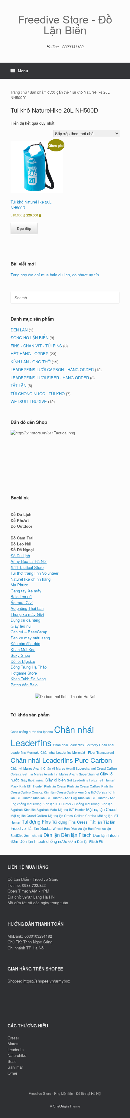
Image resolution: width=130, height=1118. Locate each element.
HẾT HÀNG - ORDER (29, 353)
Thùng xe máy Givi (27, 614)
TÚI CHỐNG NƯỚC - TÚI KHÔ (38, 393)
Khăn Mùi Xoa (23, 649)
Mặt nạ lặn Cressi (101, 809)
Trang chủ (19, 92)
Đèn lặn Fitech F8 (90, 841)
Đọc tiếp (24, 228)
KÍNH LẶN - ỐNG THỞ (30, 362)
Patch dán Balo (24, 685)
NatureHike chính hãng (30, 579)
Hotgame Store (24, 673)
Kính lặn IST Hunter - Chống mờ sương (71, 804)
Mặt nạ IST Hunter (71, 809)
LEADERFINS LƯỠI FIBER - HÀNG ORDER (50, 377)
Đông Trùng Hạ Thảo (29, 667)
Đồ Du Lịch (20, 555)
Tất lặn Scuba (39, 828)
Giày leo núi (21, 626)
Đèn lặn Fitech (76, 834)
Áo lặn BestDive (89, 828)
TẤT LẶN (18, 385)
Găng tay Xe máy (26, 591)
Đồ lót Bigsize (23, 661)
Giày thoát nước (32, 780)
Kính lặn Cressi (55, 786)
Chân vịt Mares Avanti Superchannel (69, 768)
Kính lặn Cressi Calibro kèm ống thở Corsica (75, 792)
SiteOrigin (61, 1106)
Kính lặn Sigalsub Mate (40, 809)
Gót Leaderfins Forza (82, 780)
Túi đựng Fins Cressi (70, 822)
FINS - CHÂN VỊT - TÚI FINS (36, 346)
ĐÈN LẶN (19, 330)
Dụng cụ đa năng (25, 620)
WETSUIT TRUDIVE (29, 401)
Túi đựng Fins (36, 821)
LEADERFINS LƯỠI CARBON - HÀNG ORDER (52, 369)
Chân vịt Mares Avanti (26, 768)
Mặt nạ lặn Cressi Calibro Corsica (72, 815)
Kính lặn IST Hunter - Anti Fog (55, 798)
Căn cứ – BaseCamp (29, 632)
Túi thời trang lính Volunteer (34, 573)
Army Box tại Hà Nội (29, 561)
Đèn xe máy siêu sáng (30, 638)
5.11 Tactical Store (27, 567)
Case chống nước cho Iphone (32, 731)
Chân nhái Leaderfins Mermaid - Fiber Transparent (77, 752)
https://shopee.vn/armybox (46, 981)
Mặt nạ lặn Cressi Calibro (29, 815)
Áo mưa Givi (22, 602)
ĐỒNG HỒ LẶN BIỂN (29, 337)
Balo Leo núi (21, 596)
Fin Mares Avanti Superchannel (76, 774)
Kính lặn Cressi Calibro (83, 786)
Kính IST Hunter (31, 786)
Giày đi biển (55, 780)
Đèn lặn (52, 834)
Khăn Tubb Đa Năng (28, 679)
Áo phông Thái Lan (27, 608)
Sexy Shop (20, 655)
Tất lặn (96, 822)
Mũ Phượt (19, 585)
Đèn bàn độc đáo (25, 643)
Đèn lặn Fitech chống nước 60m (47, 841)
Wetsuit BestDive (65, 828)
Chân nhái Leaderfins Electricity (75, 745)
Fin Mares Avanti (40, 774)
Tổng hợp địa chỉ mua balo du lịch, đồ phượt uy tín (55, 275)
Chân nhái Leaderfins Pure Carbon (61, 760)
